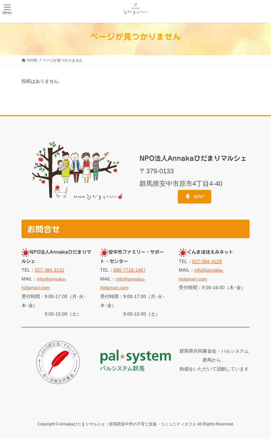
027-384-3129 (207, 261)
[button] (194, 196)
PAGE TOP (258, 420)
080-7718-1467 (129, 270)
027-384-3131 (49, 270)
